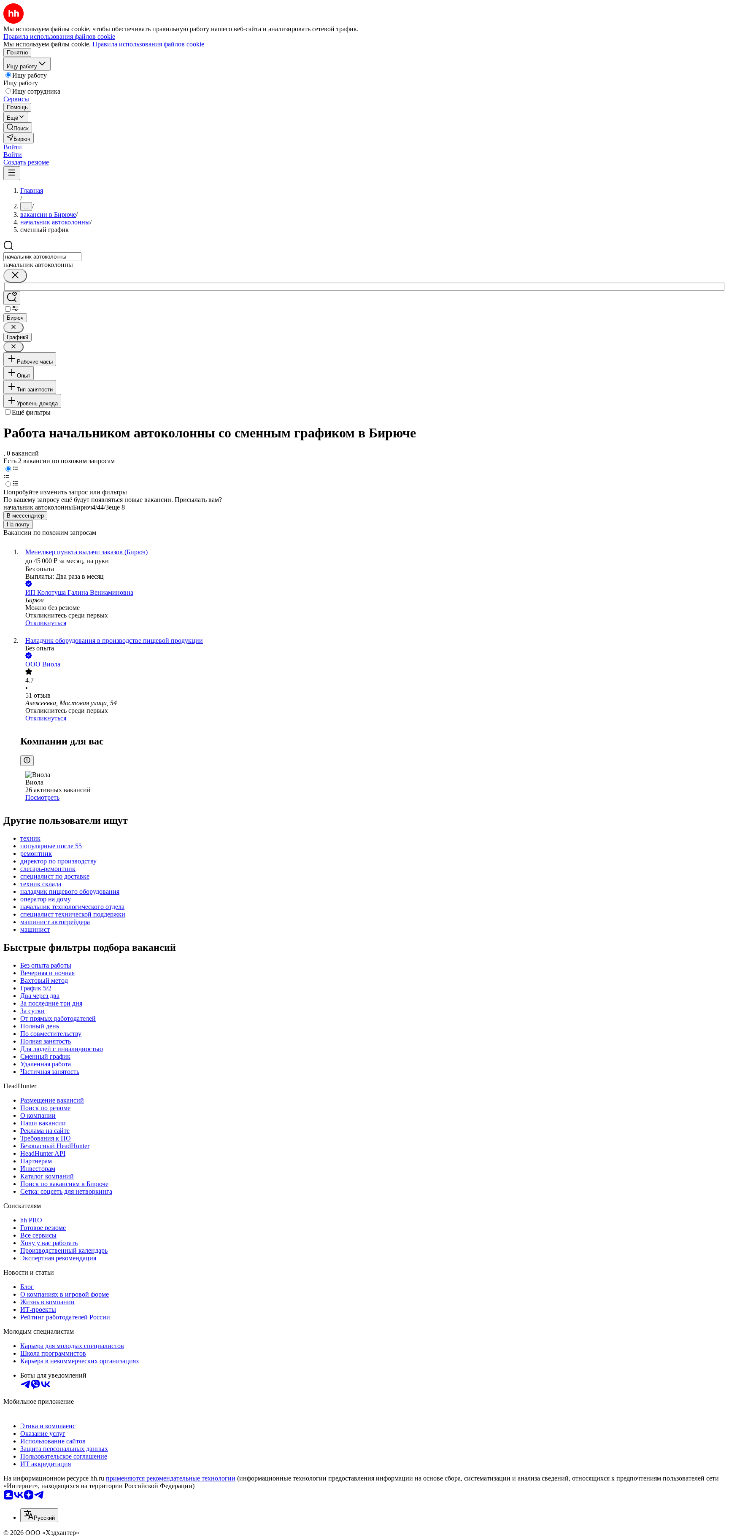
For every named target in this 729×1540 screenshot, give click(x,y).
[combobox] (42, 256)
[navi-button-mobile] (11, 173)
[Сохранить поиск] (11, 298)
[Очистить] (15, 276)
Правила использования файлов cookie (148, 44)
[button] (12, 147)
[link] (17, 127)
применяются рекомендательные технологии (170, 1478)
